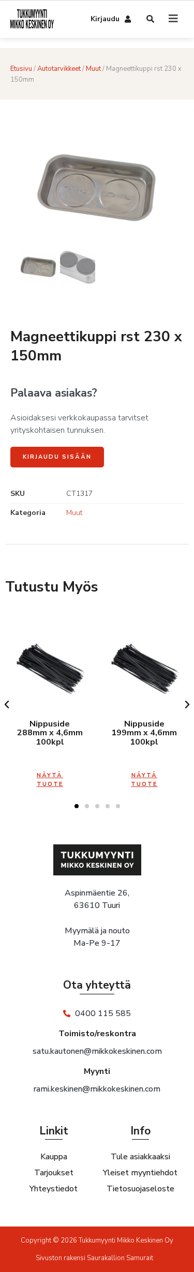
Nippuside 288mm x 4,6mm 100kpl (50, 733)
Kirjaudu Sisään (57, 457)
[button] (6, 704)
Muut (93, 68)
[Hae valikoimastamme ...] (150, 20)
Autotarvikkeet (59, 68)
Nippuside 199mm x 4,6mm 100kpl (144, 733)
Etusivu (21, 68)
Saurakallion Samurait (120, 1258)
